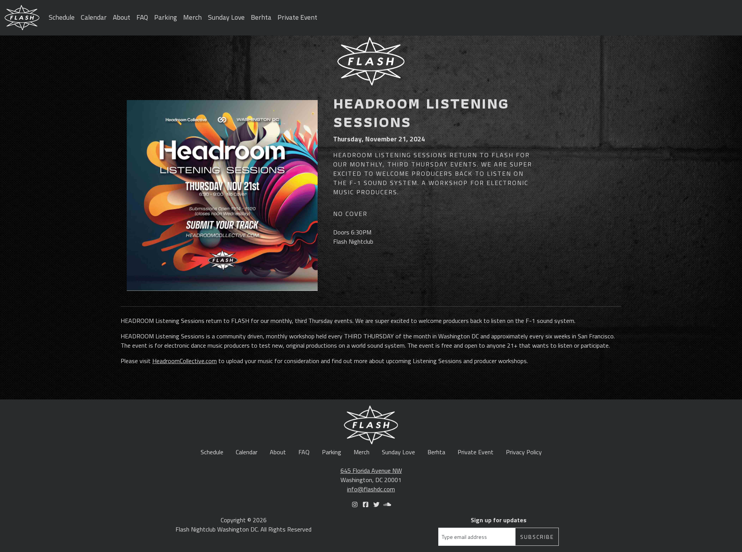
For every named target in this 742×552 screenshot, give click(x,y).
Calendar (94, 17)
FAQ (142, 17)
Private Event (297, 17)
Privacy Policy (524, 452)
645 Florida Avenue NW (371, 470)
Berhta (261, 17)
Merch (192, 17)
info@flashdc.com (371, 489)
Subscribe (537, 537)
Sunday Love (226, 17)
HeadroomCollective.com (184, 360)
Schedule (62, 17)
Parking (165, 17)
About (121, 17)
